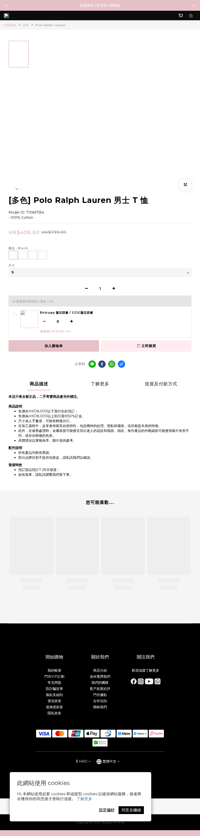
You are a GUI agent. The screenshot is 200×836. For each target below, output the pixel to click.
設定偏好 (107, 810)
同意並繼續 (131, 810)
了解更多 (84, 798)
